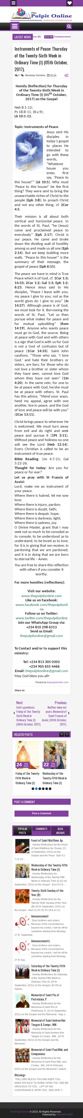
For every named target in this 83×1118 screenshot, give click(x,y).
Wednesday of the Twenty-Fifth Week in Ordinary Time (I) (55, 778)
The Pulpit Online (19, 1111)
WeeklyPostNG (64, 1114)
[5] (46, 788)
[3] (39, 788)
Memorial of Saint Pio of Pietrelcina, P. (45, 997)
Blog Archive (60, 831)
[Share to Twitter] (32, 744)
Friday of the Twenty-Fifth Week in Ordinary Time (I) (28, 778)
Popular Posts (22, 831)
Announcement (60, 36)
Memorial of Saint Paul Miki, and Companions (49, 1051)
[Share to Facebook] (27, 744)
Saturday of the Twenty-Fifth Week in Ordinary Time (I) (48, 968)
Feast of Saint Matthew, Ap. (47, 840)
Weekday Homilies (35, 75)
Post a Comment (41, 813)
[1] (33, 788)
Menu (13, 3)
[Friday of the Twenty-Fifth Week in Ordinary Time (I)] (28, 755)
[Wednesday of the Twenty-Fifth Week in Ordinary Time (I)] (55, 755)
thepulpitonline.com (57, 682)
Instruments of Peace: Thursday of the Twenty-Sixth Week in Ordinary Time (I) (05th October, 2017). (41, 59)
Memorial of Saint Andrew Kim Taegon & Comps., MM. (48, 1022)
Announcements (40, 941)
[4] (43, 788)
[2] (36, 788)
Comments (41, 829)
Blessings (20, 1075)
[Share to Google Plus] (36, 744)
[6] (50, 788)
